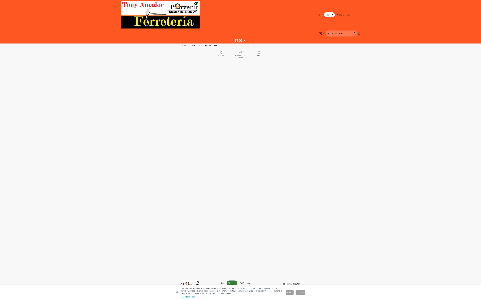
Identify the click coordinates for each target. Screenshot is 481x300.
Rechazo (300, 292)
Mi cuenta (221, 55)
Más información (188, 297)
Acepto (290, 292)
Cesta (259, 55)
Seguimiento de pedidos (240, 56)
